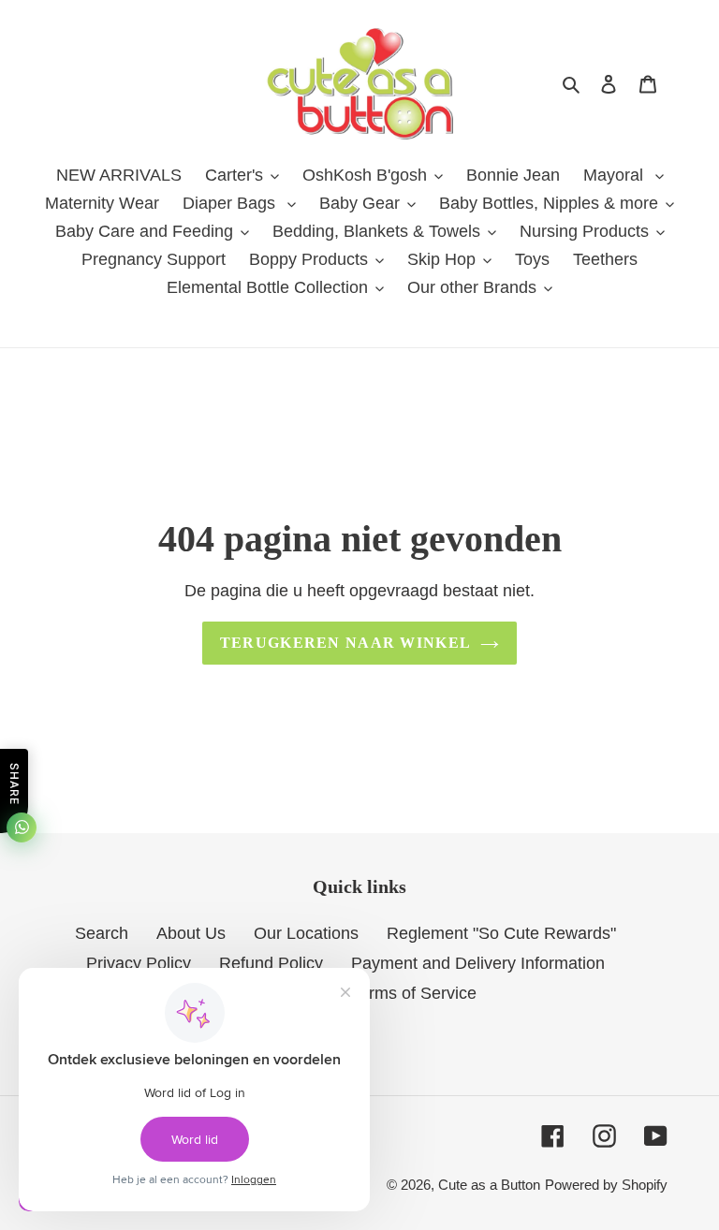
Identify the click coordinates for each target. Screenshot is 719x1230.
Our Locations (306, 933)
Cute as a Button (489, 1185)
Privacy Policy (138, 963)
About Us (191, 933)
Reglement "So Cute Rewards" (501, 933)
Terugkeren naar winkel (345, 643)
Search (101, 933)
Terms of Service (414, 993)
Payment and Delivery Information (478, 963)
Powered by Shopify (606, 1185)
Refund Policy (271, 963)
